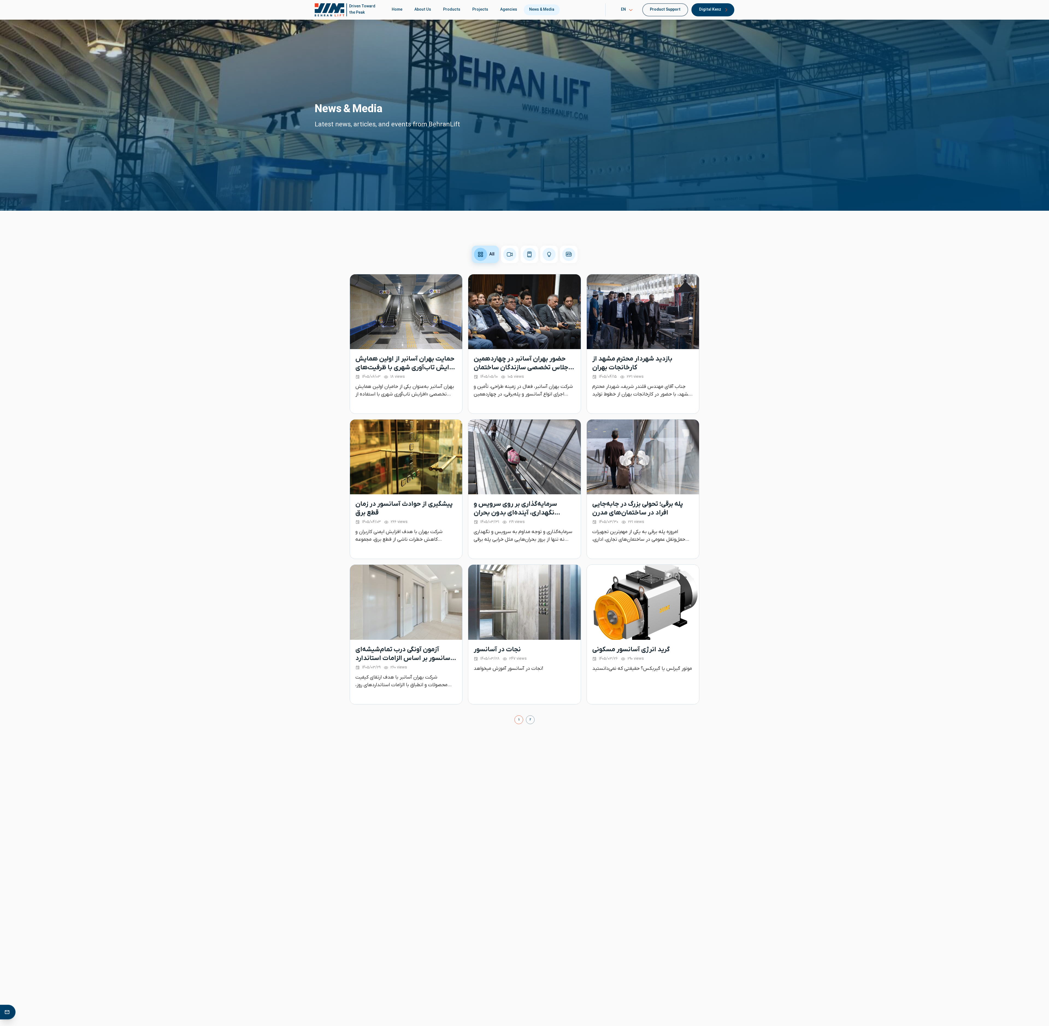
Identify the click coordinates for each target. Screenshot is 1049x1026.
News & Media (541, 9)
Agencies (508, 9)
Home (397, 9)
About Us (422, 9)
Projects (480, 9)
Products (451, 9)
